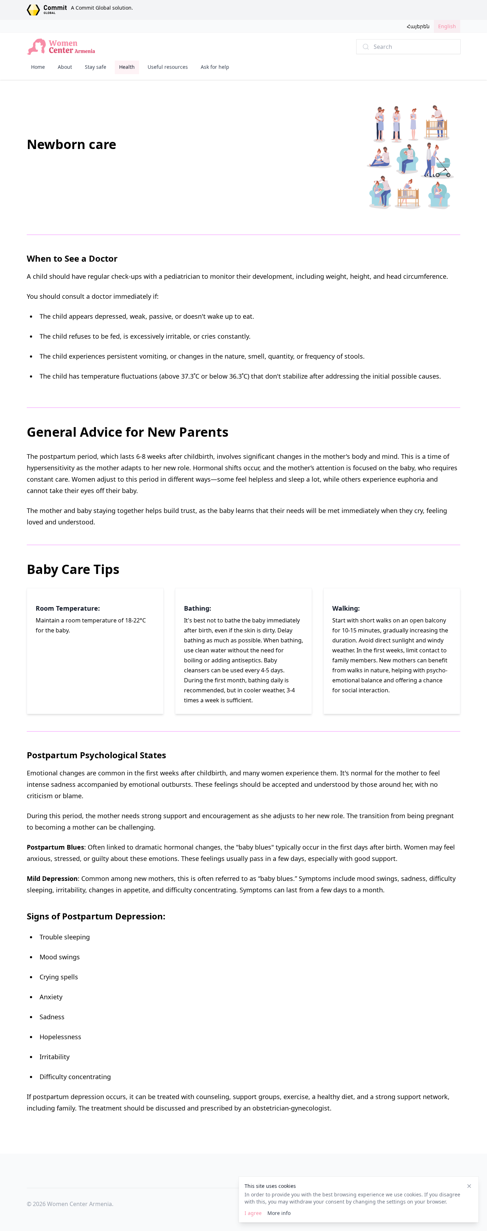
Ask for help (215, 66)
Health (127, 66)
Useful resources (168, 66)
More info (279, 1213)
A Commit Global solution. (102, 7)
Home (38, 66)
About (65, 66)
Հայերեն (418, 26)
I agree (253, 1213)
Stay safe (95, 66)
